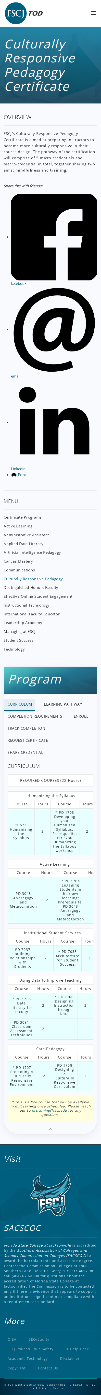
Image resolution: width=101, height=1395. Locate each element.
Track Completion (26, 728)
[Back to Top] (50, 1129)
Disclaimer (70, 1358)
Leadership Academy (23, 622)
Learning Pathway (63, 704)
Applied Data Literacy (24, 543)
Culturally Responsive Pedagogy (33, 578)
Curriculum (20, 704)
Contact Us (48, 1368)
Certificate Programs (23, 517)
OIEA (12, 1339)
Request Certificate (28, 740)
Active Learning (18, 525)
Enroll (81, 716)
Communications (19, 569)
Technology (14, 649)
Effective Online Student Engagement (38, 596)
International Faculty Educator (32, 613)
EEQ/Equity (39, 1339)
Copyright (17, 1368)
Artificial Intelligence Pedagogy (32, 552)
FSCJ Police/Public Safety (30, 1349)
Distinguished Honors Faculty (31, 587)
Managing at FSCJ (20, 631)
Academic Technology (28, 1358)
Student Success (18, 640)
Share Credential (25, 752)
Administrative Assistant (26, 534)
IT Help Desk (77, 1349)
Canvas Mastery (18, 561)
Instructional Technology (27, 605)
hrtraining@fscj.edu (49, 1110)
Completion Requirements (35, 716)
